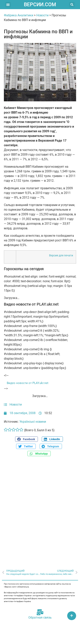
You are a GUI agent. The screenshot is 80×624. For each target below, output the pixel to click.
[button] (8, 4)
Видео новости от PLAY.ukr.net (27, 383)
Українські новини (32, 421)
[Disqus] (40, 508)
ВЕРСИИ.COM (40, 4)
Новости (42, 15)
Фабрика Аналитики (18, 15)
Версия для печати (61, 255)
